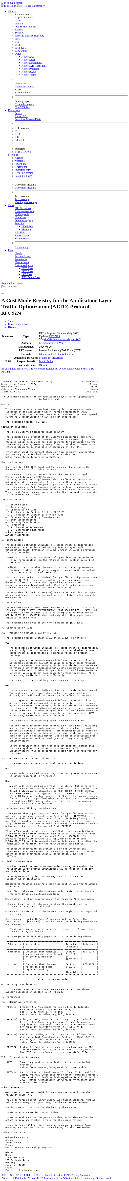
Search (18, 113)
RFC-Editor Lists (31, 277)
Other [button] (11, 205)
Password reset (23, 256)
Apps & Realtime (24, 17)
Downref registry (24, 220)
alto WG (75, 339)
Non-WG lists (22, 107)
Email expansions (17, 324)
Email (108, 1178)
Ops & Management (25, 26)
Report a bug (22, 247)
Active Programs (30, 68)
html (45, 354)
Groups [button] (12, 11)
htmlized (62, 354)
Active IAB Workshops (34, 65)
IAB (17, 41)
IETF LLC (20, 47)
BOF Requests (22, 92)
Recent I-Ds (21, 116)
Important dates (23, 169)
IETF (4, 1175)
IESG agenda (22, 214)
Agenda (19, 157)
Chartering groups (24, 86)
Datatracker (38, 5)
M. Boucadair (46, 343)
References (40, 368)
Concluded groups (24, 104)
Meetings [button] (13, 154)
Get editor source (71, 368)
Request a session (24, 172)
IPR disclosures (23, 208)
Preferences (21, 259)
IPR (31, 368)
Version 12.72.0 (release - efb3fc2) (46, 1178)
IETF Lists (27, 268)
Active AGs (28, 56)
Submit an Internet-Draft (28, 119)
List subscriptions (24, 265)
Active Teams (29, 74)
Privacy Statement (81, 1175)
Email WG (23, 368)
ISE (17, 137)
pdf (55, 354)
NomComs (20, 217)
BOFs (18, 89)
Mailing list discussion (51, 357)
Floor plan (20, 163)
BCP (23, 151)
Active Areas (28, 59)
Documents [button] (14, 110)
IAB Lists (27, 274)
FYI (28, 151)
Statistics (19, 223)
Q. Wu (59, 343)
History (12, 327)
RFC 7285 (54, 336)
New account (22, 262)
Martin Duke (46, 361)
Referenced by (54, 368)
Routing (19, 29)
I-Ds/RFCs (27, 226)
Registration (21, 166)
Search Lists (87, 368)
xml (50, 354)
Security (19, 32)
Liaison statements (24, 211)
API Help (20, 232)
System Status (72, 1178)
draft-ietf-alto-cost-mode (57, 339)
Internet (19, 23)
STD (18, 151)
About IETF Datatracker (14, 1178)
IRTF (17, 44)
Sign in (18, 253)
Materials (20, 160)
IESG (18, 38)
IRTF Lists (27, 271)
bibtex (70, 354)
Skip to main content (12, 2)
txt (40, 354)
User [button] (10, 250)
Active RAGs (29, 71)
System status (22, 238)
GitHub (100, 1178)
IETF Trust (44, 1175)
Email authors (9, 368)
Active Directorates (32, 62)
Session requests (23, 175)
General (19, 20)
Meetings (26, 229)
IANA (67, 1175)
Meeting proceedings (26, 202)
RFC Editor (21, 50)
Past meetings (22, 199)
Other (18, 53)
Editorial (19, 140)
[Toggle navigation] (2, 293)
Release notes (22, 235)
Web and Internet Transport (29, 35)
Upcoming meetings (25, 187)
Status (11, 321)
